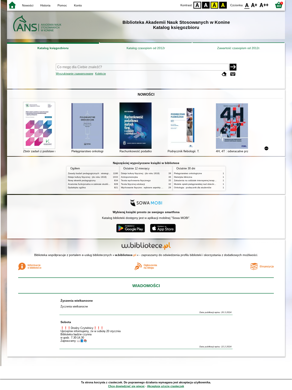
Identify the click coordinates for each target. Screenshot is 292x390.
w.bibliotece (125, 255)
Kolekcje (100, 73)
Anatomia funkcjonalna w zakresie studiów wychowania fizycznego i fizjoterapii (106, 184)
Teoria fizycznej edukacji (133, 184)
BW (206, 5)
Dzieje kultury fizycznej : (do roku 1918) (87, 177)
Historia (45, 5)
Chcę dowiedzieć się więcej (126, 386)
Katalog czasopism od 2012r (146, 48)
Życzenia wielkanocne (76, 300)
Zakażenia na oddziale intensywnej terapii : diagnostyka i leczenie (206, 180)
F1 (254, 5)
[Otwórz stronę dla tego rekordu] (40, 126)
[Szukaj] (233, 67)
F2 (264, 5)
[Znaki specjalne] (232, 74)
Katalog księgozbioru (53, 48)
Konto (78, 5)
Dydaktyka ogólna (77, 187)
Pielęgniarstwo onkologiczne (188, 173)
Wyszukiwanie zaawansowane (74, 73)
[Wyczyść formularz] (224, 74)
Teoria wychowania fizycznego (136, 180)
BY (223, 5)
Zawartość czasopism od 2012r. (238, 48)
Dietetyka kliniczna (183, 177)
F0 (247, 5)
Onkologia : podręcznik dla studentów (192, 187)
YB (214, 5)
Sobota (65, 322)
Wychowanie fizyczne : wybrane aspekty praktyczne (146, 187)
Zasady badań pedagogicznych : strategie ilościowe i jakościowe (99, 173)
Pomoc (62, 5)
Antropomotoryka (129, 177)
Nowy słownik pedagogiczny (82, 180)
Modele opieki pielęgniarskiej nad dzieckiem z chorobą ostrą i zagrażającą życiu (213, 184)
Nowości (27, 5)
